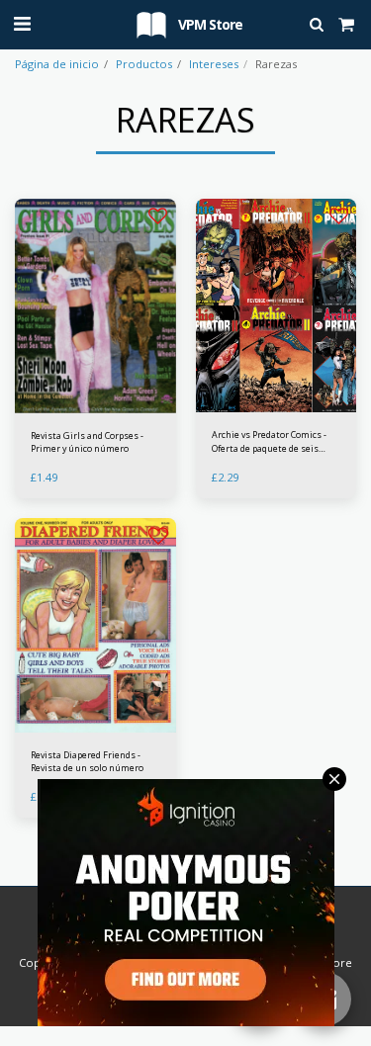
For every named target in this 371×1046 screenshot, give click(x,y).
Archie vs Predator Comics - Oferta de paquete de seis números (269, 441)
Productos (144, 63)
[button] (22, 23)
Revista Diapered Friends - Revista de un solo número (87, 761)
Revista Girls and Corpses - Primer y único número (87, 442)
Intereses (213, 63)
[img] (276, 306)
